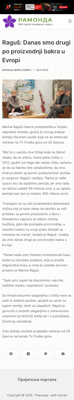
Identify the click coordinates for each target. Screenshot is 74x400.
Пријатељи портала (37, 379)
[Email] (63, 354)
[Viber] (45, 354)
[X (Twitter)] (28, 354)
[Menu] (70, 21)
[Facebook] (11, 354)
